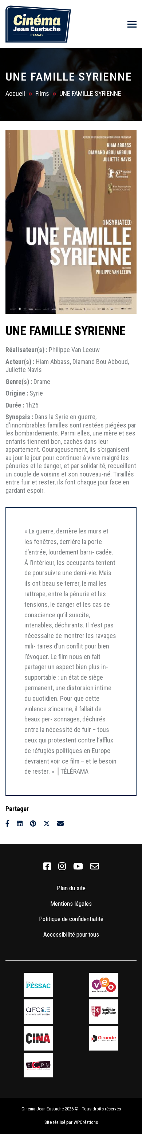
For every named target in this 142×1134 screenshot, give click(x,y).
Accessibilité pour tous (71, 934)
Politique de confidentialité (71, 918)
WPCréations (86, 1122)
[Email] (60, 823)
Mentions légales (71, 903)
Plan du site (71, 888)
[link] (47, 866)
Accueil (15, 93)
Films (42, 93)
